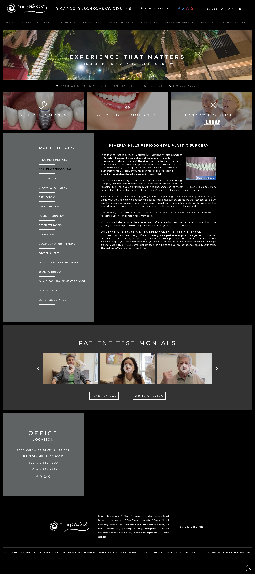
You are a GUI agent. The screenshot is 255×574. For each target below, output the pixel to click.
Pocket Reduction (52, 216)
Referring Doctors (180, 22)
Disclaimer (171, 552)
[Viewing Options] (249, 568)
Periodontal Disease (60, 22)
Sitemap (184, 552)
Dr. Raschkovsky (193, 187)
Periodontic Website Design (219, 552)
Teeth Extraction (51, 225)
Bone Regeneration (52, 300)
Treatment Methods (53, 159)
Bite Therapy (48, 290)
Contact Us (228, 22)
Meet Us (207, 22)
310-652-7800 (47, 462)
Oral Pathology (50, 272)
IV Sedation (47, 234)
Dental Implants (120, 22)
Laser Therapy (49, 206)
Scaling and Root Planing (57, 244)
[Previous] (38, 368)
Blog (246, 22)
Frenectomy (47, 197)
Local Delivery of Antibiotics (59, 262)
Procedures (92, 22)
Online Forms (149, 22)
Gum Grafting (48, 178)
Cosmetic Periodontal (55, 169)
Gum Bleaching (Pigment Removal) (62, 281)
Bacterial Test (49, 253)
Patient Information (22, 22)
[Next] (217, 368)
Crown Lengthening (53, 187)
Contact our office (111, 248)
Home (7, 552)
